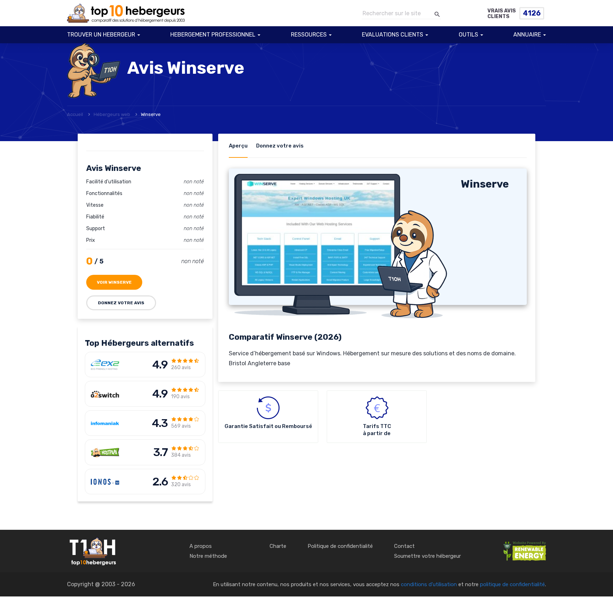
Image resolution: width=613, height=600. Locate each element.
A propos (200, 546)
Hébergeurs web (112, 114)
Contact (404, 546)
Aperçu (238, 146)
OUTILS (468, 34)
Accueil (75, 114)
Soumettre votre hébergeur (427, 556)
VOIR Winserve (114, 282)
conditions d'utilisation (429, 584)
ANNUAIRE (527, 34)
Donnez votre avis (121, 302)
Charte (278, 546)
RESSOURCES (309, 34)
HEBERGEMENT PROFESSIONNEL (212, 34)
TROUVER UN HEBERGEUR (101, 34)
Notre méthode (208, 556)
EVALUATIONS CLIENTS (392, 34)
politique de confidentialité (512, 584)
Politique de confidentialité (340, 546)
